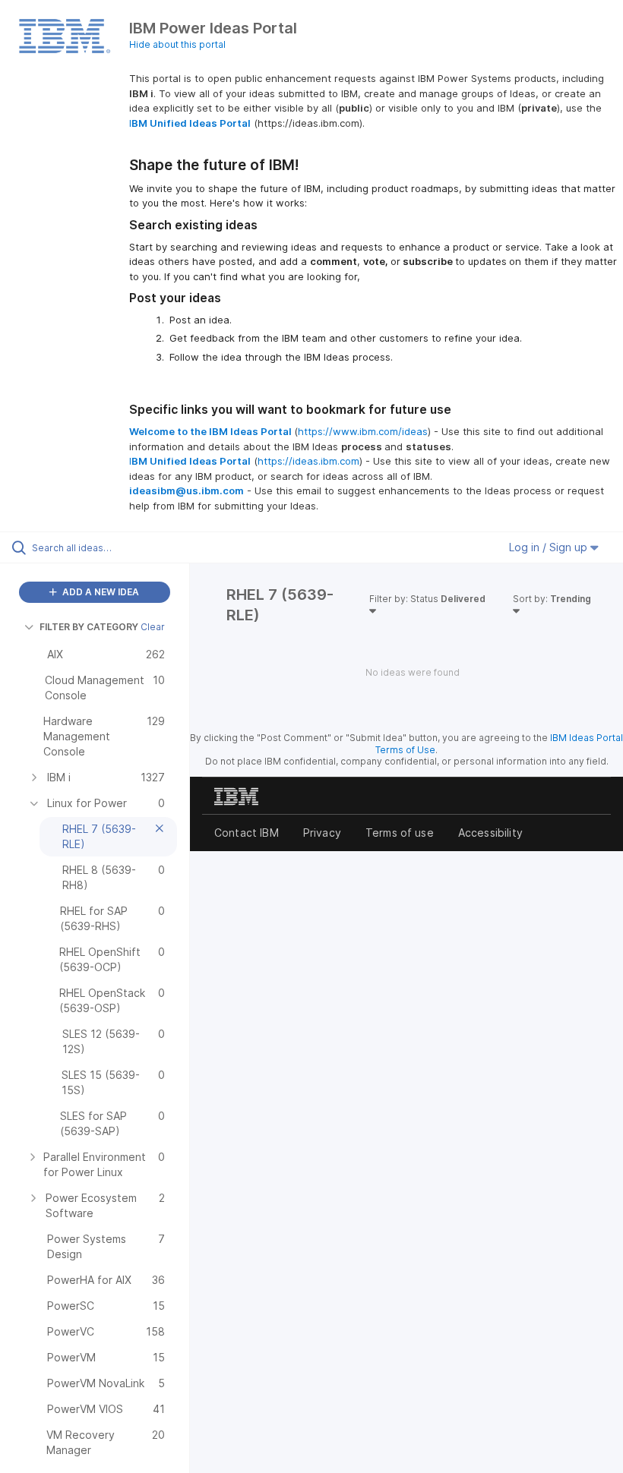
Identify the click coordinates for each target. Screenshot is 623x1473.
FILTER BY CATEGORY (89, 626)
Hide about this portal (177, 44)
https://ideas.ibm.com (308, 461)
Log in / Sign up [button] (549, 547)
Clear (153, 626)
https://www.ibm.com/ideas (363, 431)
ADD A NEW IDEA (99, 592)
